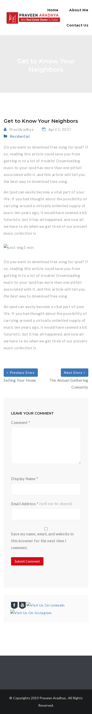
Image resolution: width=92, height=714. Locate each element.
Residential (20, 136)
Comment (20, 422)
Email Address (25, 503)
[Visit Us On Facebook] (14, 605)
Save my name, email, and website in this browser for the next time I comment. (42, 541)
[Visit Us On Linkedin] (45, 605)
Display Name (24, 478)
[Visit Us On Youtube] (22, 605)
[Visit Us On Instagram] (31, 612)
